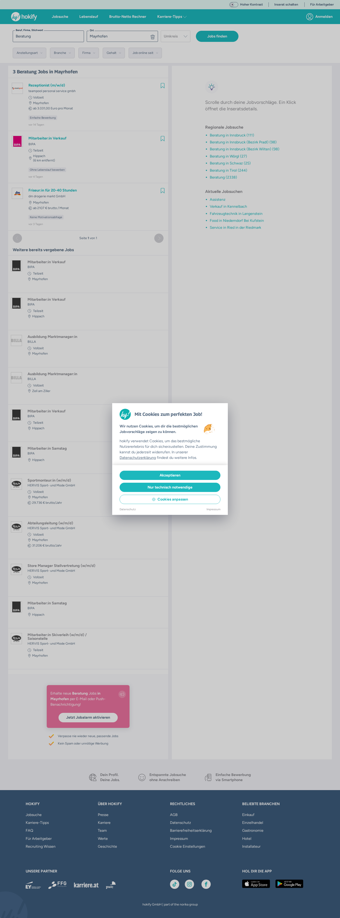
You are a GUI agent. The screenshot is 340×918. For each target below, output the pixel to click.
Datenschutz (128, 509)
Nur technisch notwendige (170, 487)
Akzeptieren (170, 475)
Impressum (213, 509)
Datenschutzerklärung (138, 457)
